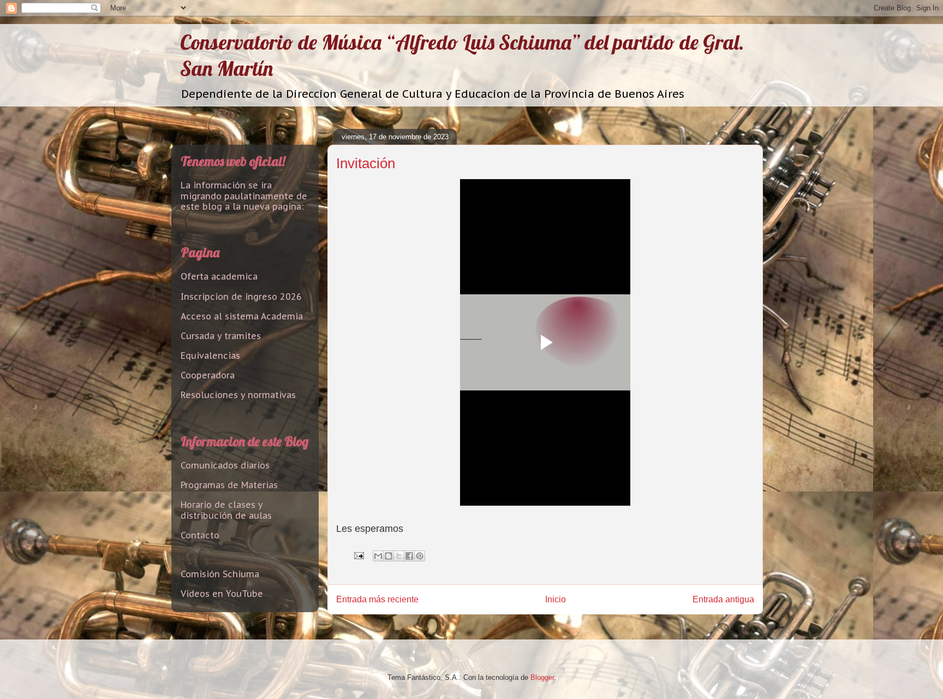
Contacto (200, 535)
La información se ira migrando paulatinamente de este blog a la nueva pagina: (244, 195)
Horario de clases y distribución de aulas (226, 509)
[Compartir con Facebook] (409, 555)
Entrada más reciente (377, 599)
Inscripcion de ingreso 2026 (241, 296)
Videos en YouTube (222, 593)
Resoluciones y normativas (238, 394)
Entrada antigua (723, 599)
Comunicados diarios (225, 465)
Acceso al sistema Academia (242, 316)
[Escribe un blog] (388, 555)
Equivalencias (210, 355)
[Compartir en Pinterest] (419, 555)
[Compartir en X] (398, 555)
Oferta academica (219, 276)
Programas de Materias (229, 484)
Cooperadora (208, 375)
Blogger (542, 677)
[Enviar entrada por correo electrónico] (358, 555)
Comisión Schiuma (220, 573)
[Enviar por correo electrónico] (378, 555)
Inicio (555, 599)
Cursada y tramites (221, 335)
